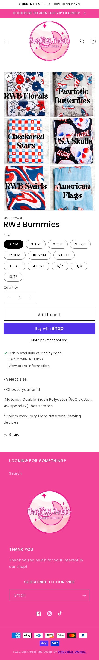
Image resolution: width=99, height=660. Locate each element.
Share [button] (14, 434)
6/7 (60, 266)
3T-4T (14, 266)
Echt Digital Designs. (72, 652)
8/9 (79, 266)
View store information (29, 365)
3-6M (36, 244)
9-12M (80, 244)
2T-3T (64, 255)
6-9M (58, 244)
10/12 (13, 277)
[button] (6, 41)
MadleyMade (28, 652)
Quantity (11, 287)
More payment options (49, 340)
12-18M (14, 255)
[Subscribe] (84, 595)
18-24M (39, 255)
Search (15, 473)
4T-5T (38, 266)
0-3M (13, 244)
